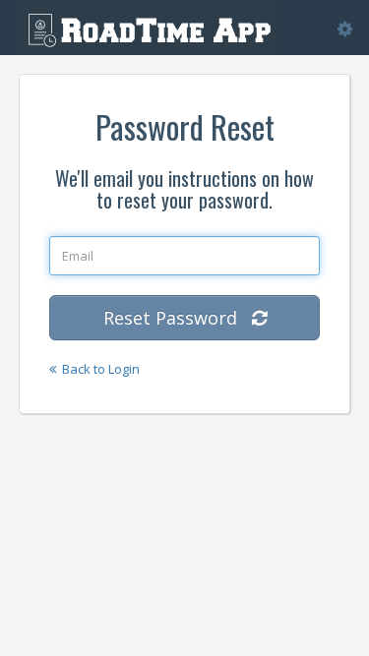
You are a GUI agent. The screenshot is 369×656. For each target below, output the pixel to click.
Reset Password (177, 317)
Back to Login (98, 369)
